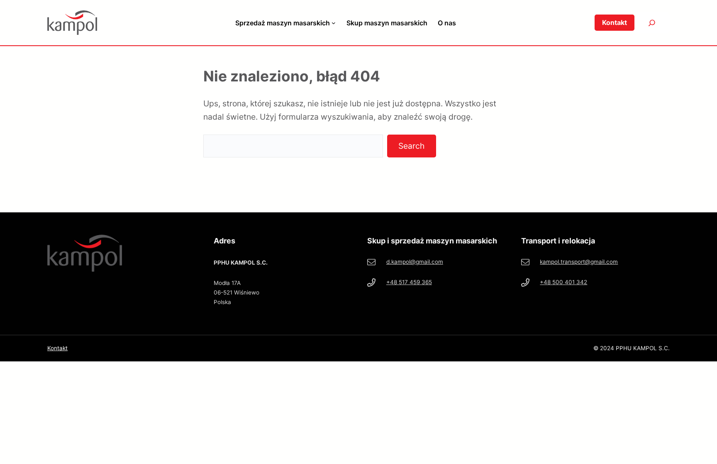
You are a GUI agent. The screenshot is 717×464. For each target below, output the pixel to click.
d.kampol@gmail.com (414, 261)
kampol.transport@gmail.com (579, 261)
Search (411, 146)
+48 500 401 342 (563, 282)
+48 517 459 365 (409, 282)
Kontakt (57, 348)
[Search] (652, 22)
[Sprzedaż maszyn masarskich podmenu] (334, 23)
